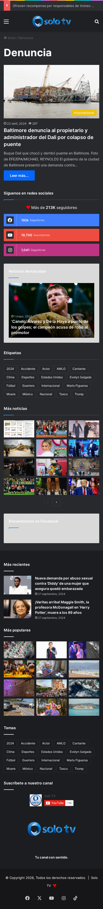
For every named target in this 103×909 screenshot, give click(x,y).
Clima (10, 377)
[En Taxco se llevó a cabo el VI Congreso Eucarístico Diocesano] (51, 688)
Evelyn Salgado (81, 377)
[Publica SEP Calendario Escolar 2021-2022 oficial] (19, 428)
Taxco (63, 394)
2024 (10, 369)
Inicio (11, 38)
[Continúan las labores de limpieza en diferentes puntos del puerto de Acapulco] (19, 707)
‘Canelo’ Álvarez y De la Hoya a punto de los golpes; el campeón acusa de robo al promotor (49, 327)
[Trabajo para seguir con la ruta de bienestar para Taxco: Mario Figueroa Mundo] (51, 486)
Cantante (79, 369)
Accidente (28, 369)
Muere (11, 394)
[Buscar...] (96, 23)
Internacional (51, 385)
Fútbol (10, 385)
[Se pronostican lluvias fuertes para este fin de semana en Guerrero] (84, 688)
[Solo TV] (52, 21)
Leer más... (19, 175)
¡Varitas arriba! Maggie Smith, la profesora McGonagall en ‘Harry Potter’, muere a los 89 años (62, 607)
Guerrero (28, 385)
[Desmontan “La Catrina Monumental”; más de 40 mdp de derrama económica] (19, 668)
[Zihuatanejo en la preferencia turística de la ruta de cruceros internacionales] (84, 707)
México (27, 394)
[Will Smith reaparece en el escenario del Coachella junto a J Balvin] (84, 428)
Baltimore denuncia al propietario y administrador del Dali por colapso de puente (49, 137)
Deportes (28, 377)
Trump (79, 394)
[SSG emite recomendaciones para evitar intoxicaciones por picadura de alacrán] (19, 688)
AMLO (61, 369)
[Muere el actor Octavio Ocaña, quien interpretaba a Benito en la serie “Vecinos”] (51, 650)
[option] (51, 310)
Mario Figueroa (77, 385)
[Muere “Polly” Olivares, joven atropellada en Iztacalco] (84, 650)
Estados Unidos (52, 377)
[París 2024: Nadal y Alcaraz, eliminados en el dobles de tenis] (51, 428)
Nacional (46, 394)
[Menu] (6, 23)
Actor (46, 369)
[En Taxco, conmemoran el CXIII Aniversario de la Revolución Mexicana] (19, 650)
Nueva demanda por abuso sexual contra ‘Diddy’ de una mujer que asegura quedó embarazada (64, 583)
